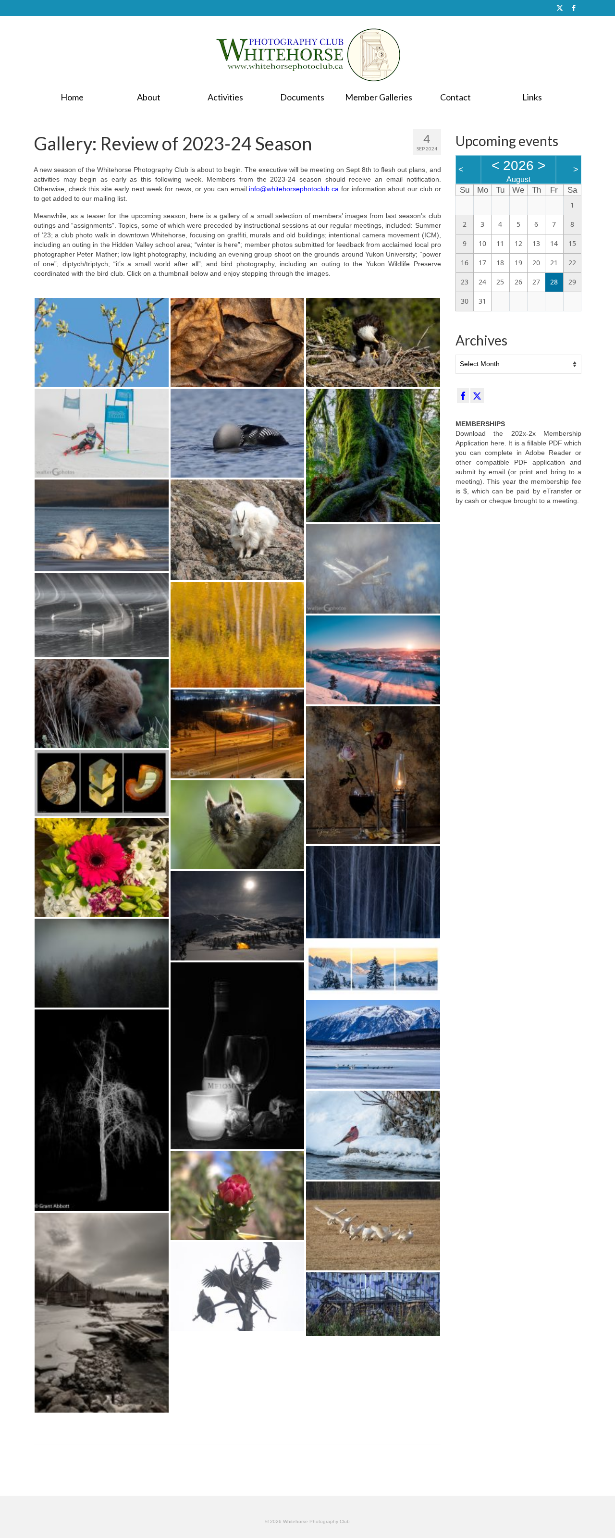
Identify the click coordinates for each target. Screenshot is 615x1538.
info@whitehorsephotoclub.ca (294, 189)
